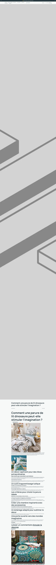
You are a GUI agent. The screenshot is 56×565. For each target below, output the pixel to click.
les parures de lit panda (22, 521)
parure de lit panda (39, 500)
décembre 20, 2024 (15, 421)
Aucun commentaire (15, 422)
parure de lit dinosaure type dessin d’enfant (39, 477)
